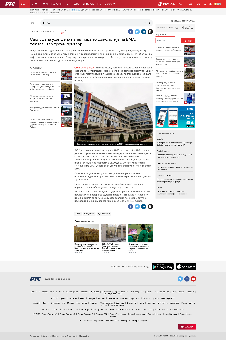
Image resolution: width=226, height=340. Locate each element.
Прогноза (162, 27)
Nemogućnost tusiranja (167, 163)
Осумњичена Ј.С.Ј (84, 67)
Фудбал (63, 298)
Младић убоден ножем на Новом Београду (44, 108)
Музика (70, 303)
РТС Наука (85, 309)
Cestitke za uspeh (164, 175)
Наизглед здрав (117, 305)
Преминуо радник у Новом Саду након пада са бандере (44, 73)
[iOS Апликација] (175, 117)
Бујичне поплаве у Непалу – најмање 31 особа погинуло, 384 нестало (168, 61)
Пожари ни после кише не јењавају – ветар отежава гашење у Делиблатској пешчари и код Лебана (44, 123)
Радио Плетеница (118, 314)
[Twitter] (137, 31)
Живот (46, 303)
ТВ (66, 3)
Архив (113, 316)
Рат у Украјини (129, 10)
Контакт (88, 320)
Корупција (89, 213)
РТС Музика (162, 309)
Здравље (120, 303)
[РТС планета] (170, 4)
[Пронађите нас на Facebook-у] (187, 279)
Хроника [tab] (36, 67)
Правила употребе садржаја (65, 336)
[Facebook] (130, 31)
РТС (99, 3)
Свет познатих (106, 303)
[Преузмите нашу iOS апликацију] (186, 266)
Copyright (46, 336)
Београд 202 (101, 314)
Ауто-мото (135, 298)
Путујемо (94, 303)
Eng (198, 3)
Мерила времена (112, 10)
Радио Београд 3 (85, 314)
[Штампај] (150, 31)
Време (140, 10)
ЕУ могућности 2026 (49, 13)
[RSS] (210, 4)
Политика (35, 10)
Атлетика (124, 298)
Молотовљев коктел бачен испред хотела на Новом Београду (42, 98)
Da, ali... (160, 139)
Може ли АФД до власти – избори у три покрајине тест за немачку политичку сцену (169, 98)
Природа (151, 303)
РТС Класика (124, 309)
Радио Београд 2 (67, 314)
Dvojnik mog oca (164, 151)
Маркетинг (98, 320)
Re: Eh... (160, 187)
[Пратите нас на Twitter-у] (180, 279)
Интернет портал (139, 320)
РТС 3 (64, 309)
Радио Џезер (186, 314)
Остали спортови (151, 298)
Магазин (56, 3)
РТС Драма (98, 309)
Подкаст (34, 13)
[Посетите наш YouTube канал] (193, 279)
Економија (97, 10)
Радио (76, 3)
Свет (52, 10)
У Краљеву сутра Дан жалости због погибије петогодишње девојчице (169, 73)
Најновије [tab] (161, 34)
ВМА (78, 213)
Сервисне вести (152, 10)
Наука (141, 303)
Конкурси (125, 320)
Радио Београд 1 (49, 314)
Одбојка (91, 298)
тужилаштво (104, 213)
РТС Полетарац (177, 309)
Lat (190, 3)
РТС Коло (136, 309)
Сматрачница (168, 10)
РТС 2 (56, 309)
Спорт (36, 3)
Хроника (76, 10)
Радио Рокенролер (136, 314)
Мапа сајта (187, 327)
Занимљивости (58, 303)
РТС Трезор (149, 309)
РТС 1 (48, 309)
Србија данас (63, 10)
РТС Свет (74, 309)
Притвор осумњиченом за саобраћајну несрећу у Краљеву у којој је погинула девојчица (45, 86)
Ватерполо (113, 298)
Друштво (85, 10)
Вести (25, 3)
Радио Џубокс (154, 314)
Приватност (35, 336)
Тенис (82, 298)
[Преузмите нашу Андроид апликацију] (163, 266)
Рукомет (101, 298)
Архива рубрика (184, 10)
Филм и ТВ (131, 303)
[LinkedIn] (143, 31)
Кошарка (73, 298)
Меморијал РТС (168, 298)
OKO (45, 3)
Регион (45, 10)
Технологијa (81, 303)
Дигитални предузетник (168, 303)
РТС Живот (110, 309)
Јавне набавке (112, 320)
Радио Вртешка (170, 314)
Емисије (88, 3)
